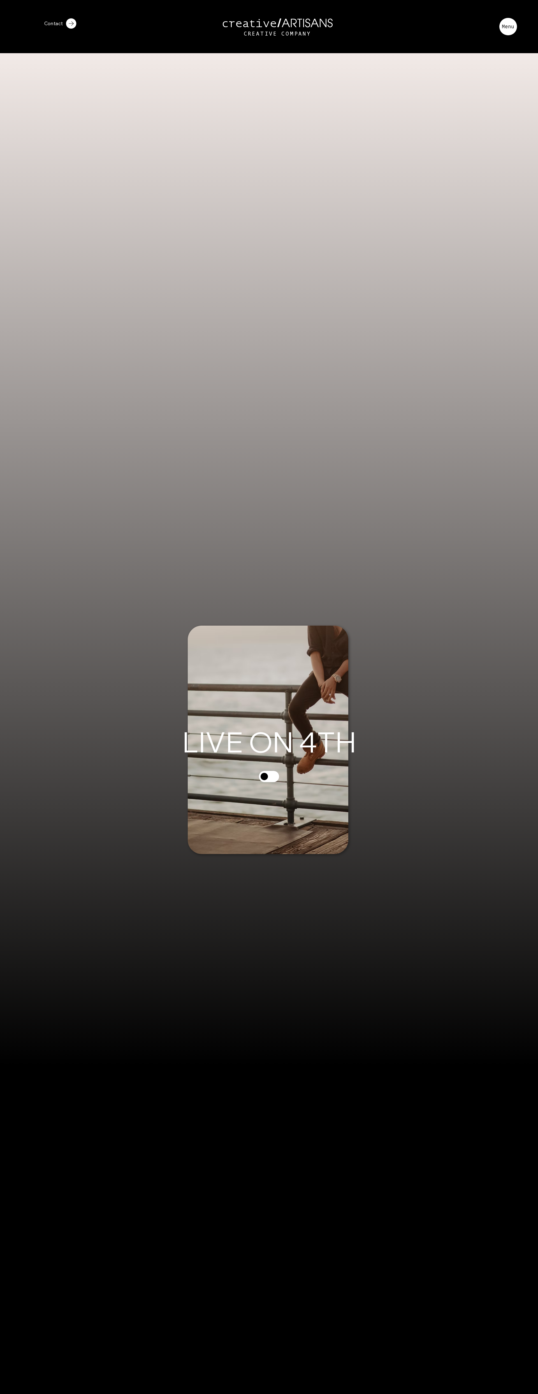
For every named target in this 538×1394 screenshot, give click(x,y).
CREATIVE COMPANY (277, 34)
